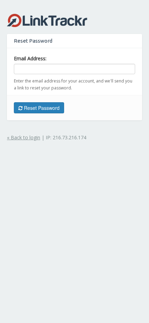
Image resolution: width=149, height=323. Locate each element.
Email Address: (30, 58)
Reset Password (41, 107)
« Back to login (23, 137)
